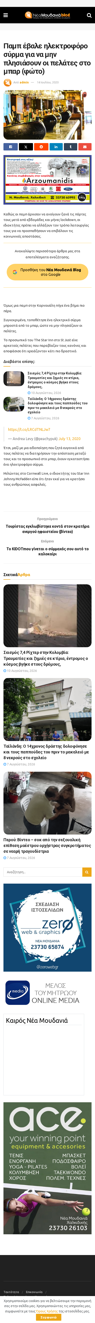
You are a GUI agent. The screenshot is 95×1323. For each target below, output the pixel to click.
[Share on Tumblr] (70, 146)
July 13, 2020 (69, 439)
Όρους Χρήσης (47, 1311)
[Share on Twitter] (26, 146)
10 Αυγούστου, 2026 (45, 393)
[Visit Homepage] (47, 15)
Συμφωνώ (49, 1317)
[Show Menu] (5, 15)
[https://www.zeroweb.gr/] (47, 927)
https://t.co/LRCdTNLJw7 (29, 429)
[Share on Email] (85, 146)
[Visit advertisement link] (47, 180)
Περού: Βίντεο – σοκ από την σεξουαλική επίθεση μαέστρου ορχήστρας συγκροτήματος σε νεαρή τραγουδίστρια (47, 845)
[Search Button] (89, 15)
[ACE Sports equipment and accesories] (47, 1168)
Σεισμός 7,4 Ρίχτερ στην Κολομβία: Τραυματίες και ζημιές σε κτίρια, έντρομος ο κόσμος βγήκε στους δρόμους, (45, 658)
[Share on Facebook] (10, 146)
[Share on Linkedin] (56, 146)
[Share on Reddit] (41, 146)
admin (24, 82)
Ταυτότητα (11, 1292)
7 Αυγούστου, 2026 (44, 418)
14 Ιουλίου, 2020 (48, 82)
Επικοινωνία (34, 1292)
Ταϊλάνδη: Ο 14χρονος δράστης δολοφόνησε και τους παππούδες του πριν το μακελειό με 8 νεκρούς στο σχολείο (46, 752)
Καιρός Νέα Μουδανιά (37, 1020)
